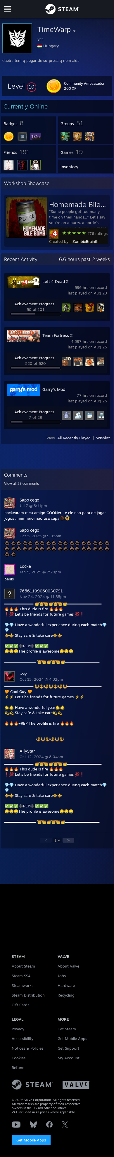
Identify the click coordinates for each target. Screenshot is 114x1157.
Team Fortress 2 (57, 335)
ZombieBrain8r (85, 241)
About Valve (68, 966)
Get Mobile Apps (31, 1140)
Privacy (18, 1028)
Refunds (19, 1067)
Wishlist (103, 438)
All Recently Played (74, 438)
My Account (69, 1058)
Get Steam (67, 1028)
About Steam (23, 966)
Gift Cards (20, 1004)
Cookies (18, 1058)
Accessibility (22, 1038)
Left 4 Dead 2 (55, 281)
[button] (22, 86)
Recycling (66, 995)
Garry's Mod (53, 389)
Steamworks (22, 985)
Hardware (66, 985)
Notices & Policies (27, 1048)
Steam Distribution (28, 995)
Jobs (62, 975)
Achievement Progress (34, 303)
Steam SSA (21, 975)
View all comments (21, 484)
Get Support (68, 1048)
